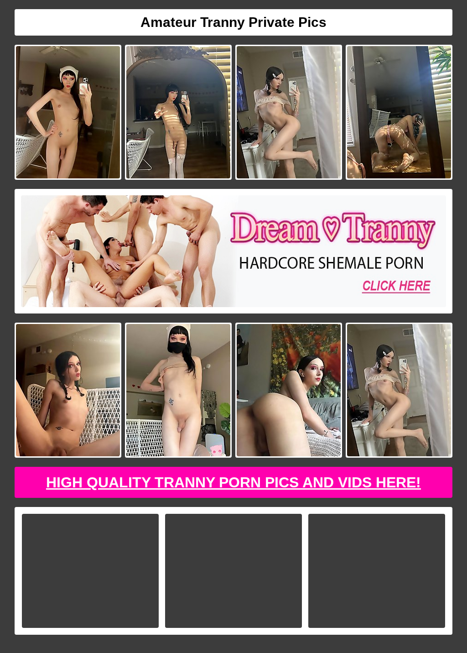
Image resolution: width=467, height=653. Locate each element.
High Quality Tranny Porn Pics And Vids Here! (233, 482)
